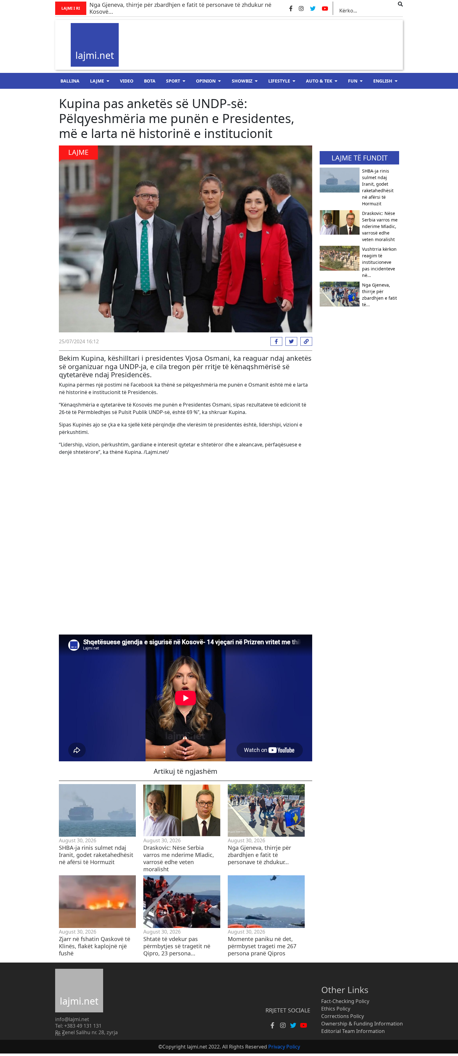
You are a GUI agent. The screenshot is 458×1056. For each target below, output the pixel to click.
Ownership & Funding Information (362, 1023)
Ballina (69, 81)
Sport (173, 81)
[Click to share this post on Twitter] (289, 341)
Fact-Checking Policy (345, 1001)
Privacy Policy (284, 1046)
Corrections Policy (342, 1016)
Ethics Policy (335, 1008)
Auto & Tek (319, 81)
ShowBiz (242, 81)
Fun (352, 81)
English (382, 81)
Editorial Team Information (353, 1031)
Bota (149, 81)
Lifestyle (279, 81)
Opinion (206, 81)
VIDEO (126, 81)
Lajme (97, 81)
